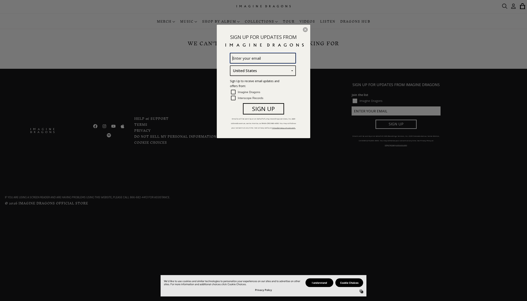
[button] (305, 29)
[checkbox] (263, 92)
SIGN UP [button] (263, 109)
